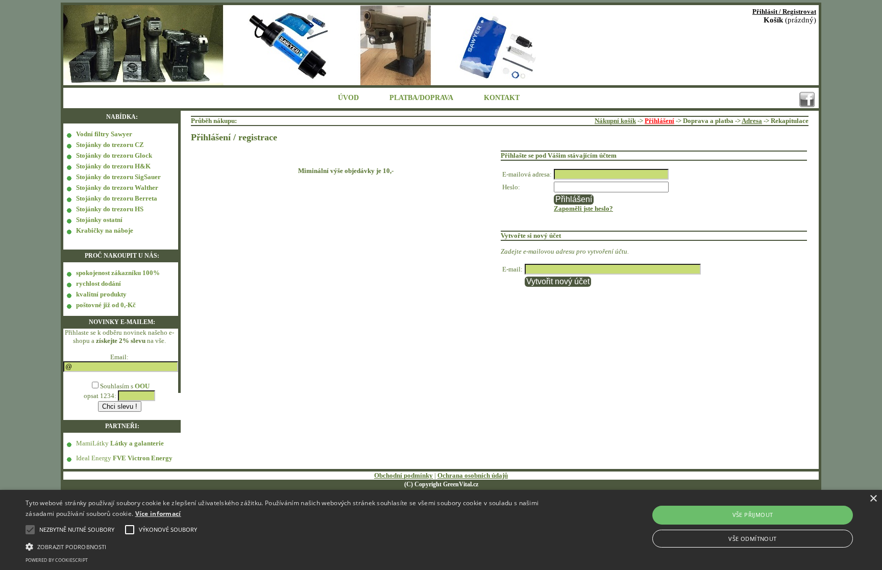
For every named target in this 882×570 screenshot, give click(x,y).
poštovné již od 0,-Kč (106, 305)
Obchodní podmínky (403, 475)
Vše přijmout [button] (752, 514)
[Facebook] (807, 99)
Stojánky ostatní (99, 220)
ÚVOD (348, 98)
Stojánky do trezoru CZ (110, 144)
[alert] (441, 530)
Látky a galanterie (137, 443)
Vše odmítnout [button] (752, 538)
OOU (142, 386)
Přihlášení (659, 121)
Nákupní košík (615, 121)
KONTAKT (502, 98)
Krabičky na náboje (104, 230)
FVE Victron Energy (143, 458)
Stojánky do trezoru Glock (114, 155)
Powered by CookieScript (57, 560)
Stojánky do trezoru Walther (117, 187)
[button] (296, 546)
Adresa (752, 121)
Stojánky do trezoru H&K (113, 166)
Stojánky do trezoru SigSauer (118, 177)
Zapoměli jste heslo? (583, 208)
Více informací (158, 513)
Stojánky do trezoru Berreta (116, 198)
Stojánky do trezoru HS (109, 209)
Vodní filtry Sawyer (104, 134)
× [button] (873, 499)
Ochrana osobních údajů (472, 475)
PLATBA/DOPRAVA (421, 98)
